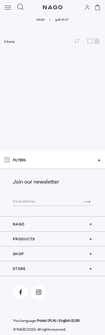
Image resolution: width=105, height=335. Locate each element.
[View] (93, 41)
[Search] (20, 7)
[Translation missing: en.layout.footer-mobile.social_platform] (20, 292)
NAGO (40, 19)
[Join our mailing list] (87, 201)
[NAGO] (52, 12)
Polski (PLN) (47, 320)
